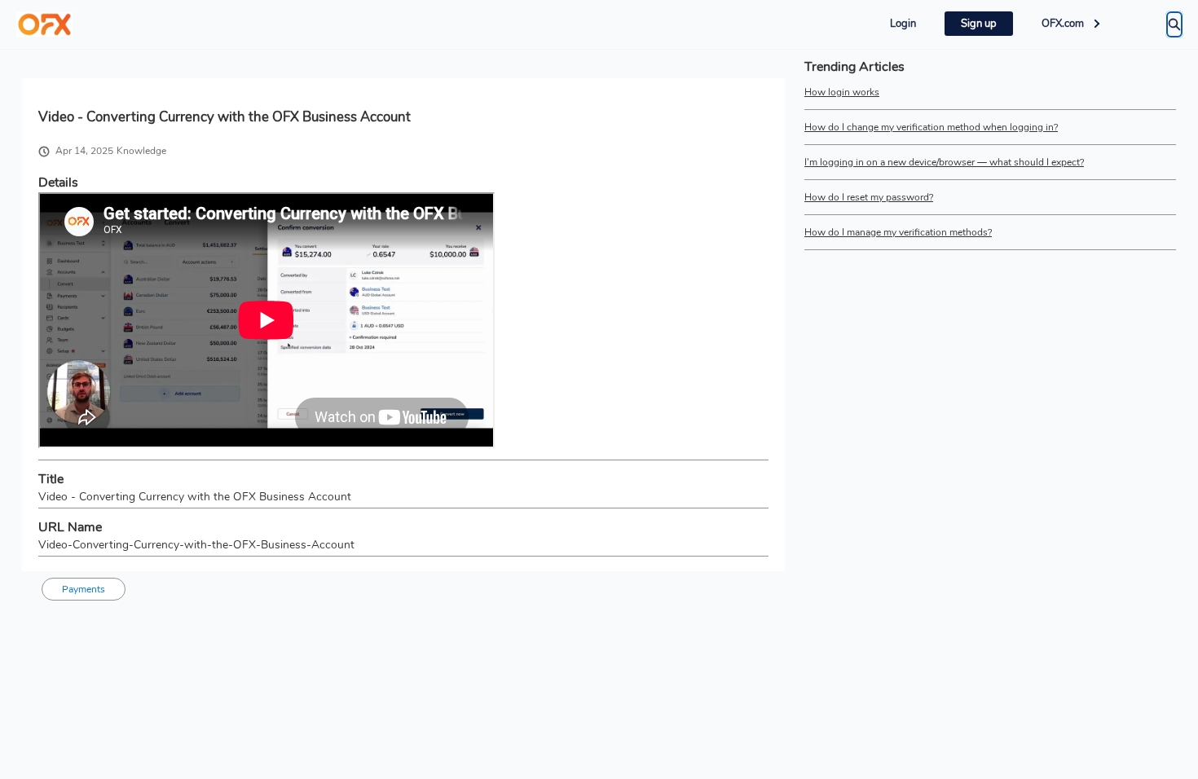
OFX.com (1063, 23)
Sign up (979, 23)
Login (903, 23)
